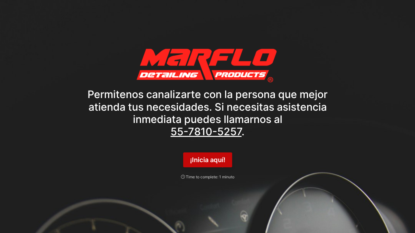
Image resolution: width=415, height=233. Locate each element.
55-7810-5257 (206, 131)
